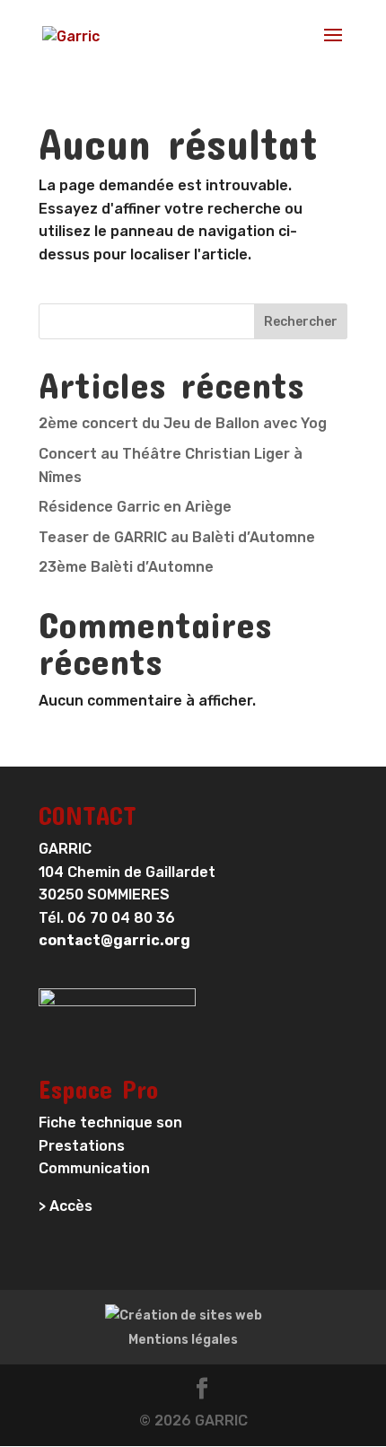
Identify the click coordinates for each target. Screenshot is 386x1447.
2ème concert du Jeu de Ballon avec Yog (183, 423)
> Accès (65, 1206)
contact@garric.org (114, 940)
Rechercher (301, 321)
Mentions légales (183, 1339)
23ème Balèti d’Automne (126, 566)
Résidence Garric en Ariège (135, 506)
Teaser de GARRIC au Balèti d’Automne (177, 537)
